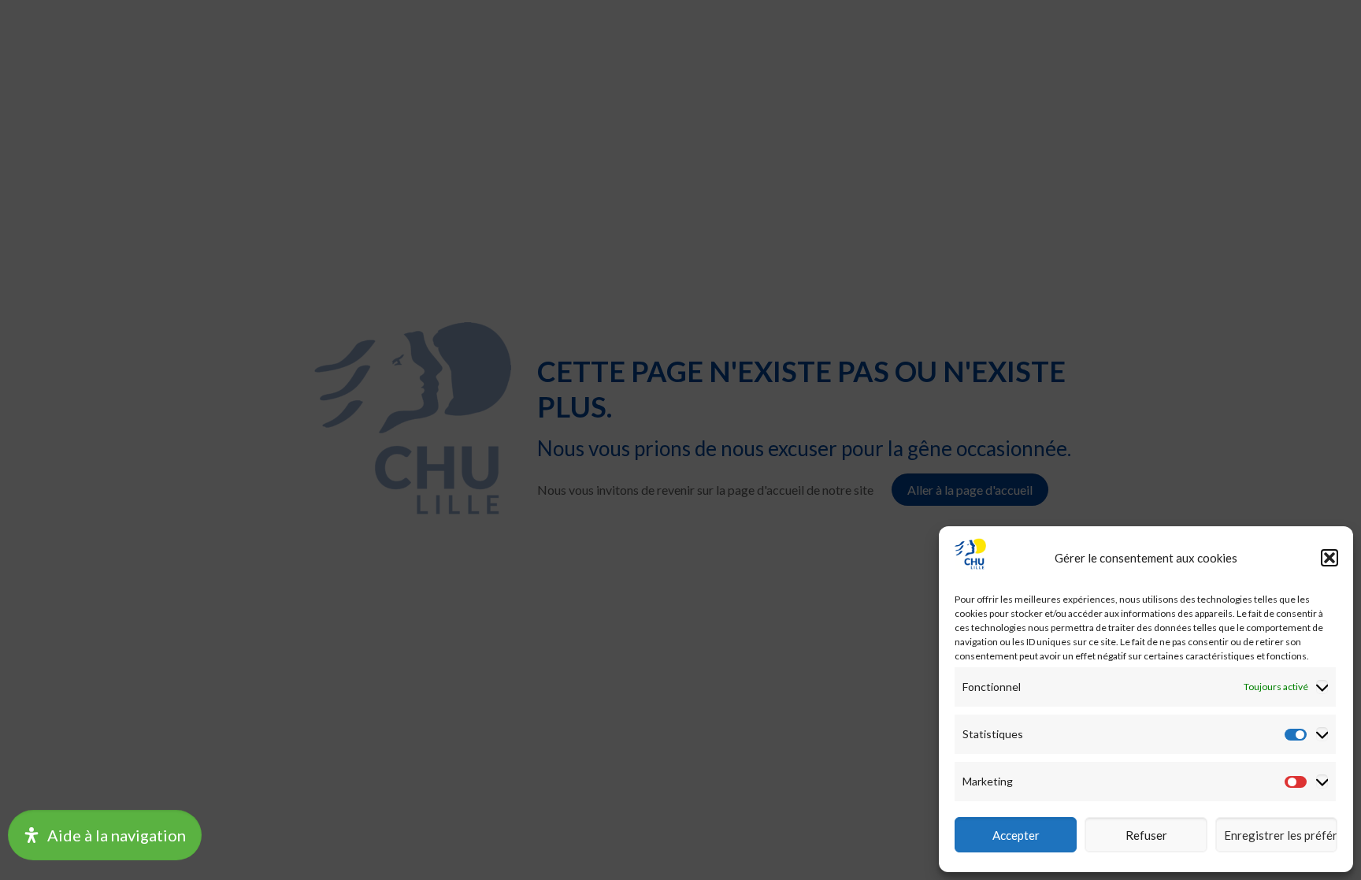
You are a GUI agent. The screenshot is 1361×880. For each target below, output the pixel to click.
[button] (1329, 558)
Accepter (1016, 835)
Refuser (1146, 835)
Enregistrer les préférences (1280, 835)
